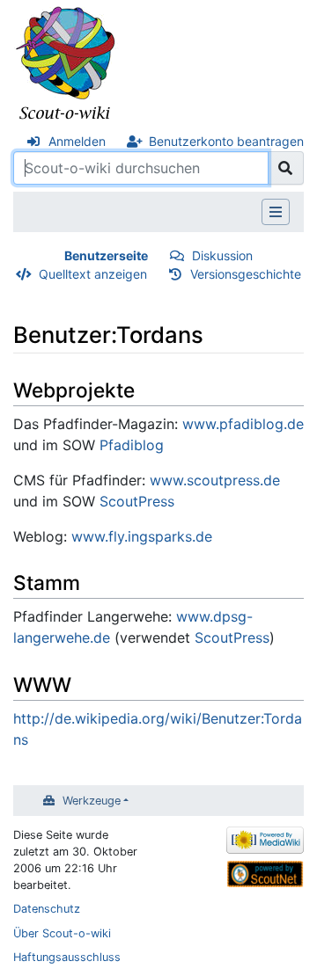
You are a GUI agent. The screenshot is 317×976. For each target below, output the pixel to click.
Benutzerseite (106, 255)
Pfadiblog (132, 445)
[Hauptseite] (66, 64)
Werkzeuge (92, 800)
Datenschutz (46, 908)
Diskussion (222, 255)
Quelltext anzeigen (93, 273)
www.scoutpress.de (215, 480)
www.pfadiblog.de (243, 424)
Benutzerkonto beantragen (226, 141)
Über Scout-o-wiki (62, 933)
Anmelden (77, 141)
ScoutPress (137, 501)
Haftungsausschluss (67, 957)
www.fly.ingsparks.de (141, 536)
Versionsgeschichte (245, 273)
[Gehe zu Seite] (286, 168)
